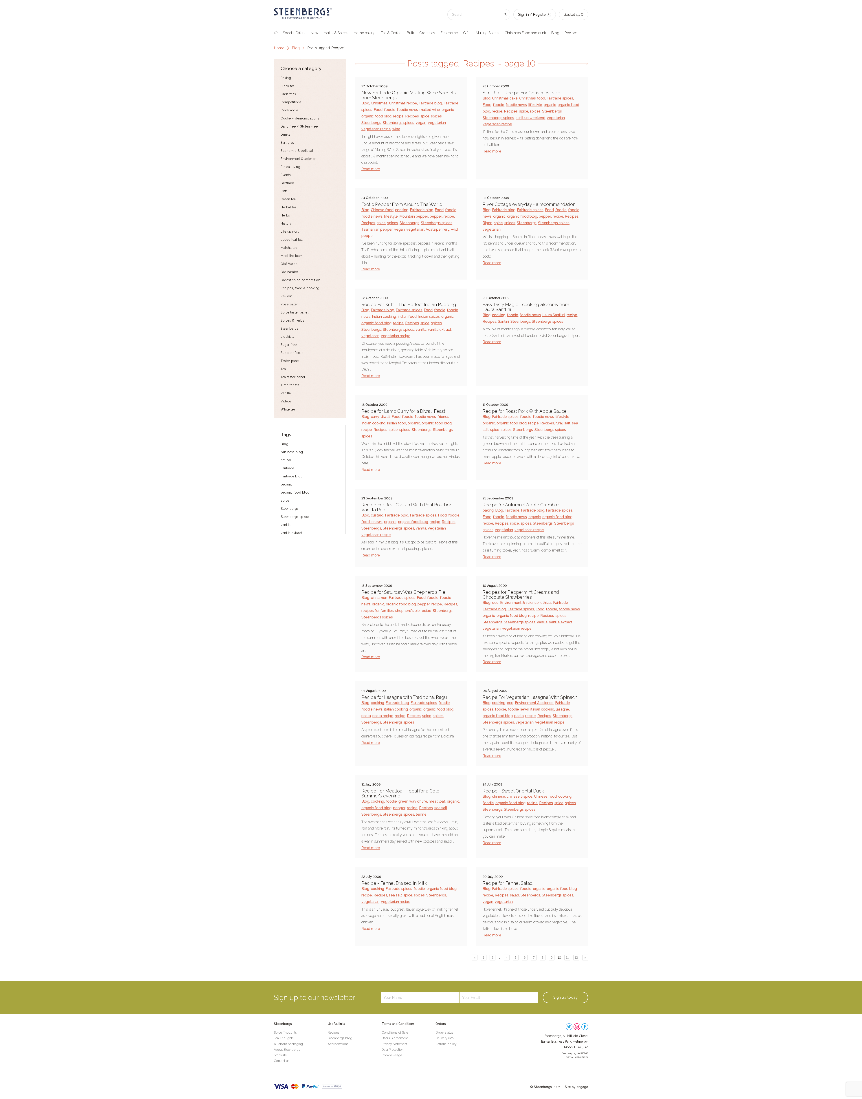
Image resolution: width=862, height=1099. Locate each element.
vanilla (286, 525)
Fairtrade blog (292, 476)
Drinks (285, 134)
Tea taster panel (293, 377)
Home (279, 48)
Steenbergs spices (295, 517)
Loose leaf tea (292, 239)
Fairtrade (287, 183)
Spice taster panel (294, 312)
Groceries (427, 33)
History (286, 223)
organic (287, 484)
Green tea (288, 199)
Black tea (288, 86)
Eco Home (449, 33)
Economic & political (297, 150)
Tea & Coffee (391, 33)
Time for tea (290, 385)
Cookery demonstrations (300, 118)
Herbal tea (289, 207)
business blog (292, 452)
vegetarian (437, 123)
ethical (286, 460)
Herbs (285, 215)
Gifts (467, 33)
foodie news (407, 110)
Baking (286, 78)
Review (286, 296)
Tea (283, 369)
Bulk (410, 33)
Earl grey (288, 142)
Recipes (571, 33)
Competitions (291, 102)
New (314, 33)
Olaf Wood (289, 264)
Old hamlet (289, 272)
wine (396, 129)
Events (286, 175)
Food (378, 110)
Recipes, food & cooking (300, 288)
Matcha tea (289, 247)
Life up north (291, 231)
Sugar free (289, 344)
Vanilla (286, 393)
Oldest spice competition (300, 280)
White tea (288, 409)
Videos (286, 401)
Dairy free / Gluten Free (299, 126)
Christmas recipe (403, 103)
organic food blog (295, 492)
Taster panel (290, 361)
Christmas (288, 94)
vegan (421, 123)
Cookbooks (290, 110)
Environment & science (299, 159)
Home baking (365, 33)
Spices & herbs (292, 320)
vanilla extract (291, 533)
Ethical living (290, 167)
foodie (389, 110)
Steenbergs (289, 328)
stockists (287, 336)
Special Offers (294, 33)
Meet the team (292, 256)
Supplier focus (292, 353)
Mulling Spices (487, 33)
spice (285, 500)
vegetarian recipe (376, 129)
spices (436, 116)
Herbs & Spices (336, 33)
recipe (398, 116)
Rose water (289, 304)
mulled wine (430, 110)
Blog (555, 33)
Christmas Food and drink (525, 33)
